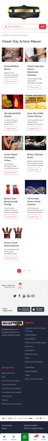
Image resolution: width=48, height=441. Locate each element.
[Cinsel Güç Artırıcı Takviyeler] (24, 20)
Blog (3, 377)
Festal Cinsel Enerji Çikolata (11, 244)
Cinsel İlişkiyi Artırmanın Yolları (10, 157)
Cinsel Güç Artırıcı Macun (10, 381)
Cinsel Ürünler (7, 396)
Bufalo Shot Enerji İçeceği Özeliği (10, 201)
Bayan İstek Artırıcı (8, 373)
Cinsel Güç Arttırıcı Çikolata (11, 388)
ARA (42, 26)
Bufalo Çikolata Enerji (35, 156)
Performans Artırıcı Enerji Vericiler (33, 201)
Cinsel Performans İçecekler (11, 392)
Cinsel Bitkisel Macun (11, 68)
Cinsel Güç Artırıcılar (9, 385)
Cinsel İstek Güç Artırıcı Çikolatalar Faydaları (35, 70)
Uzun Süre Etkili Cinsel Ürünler (35, 115)
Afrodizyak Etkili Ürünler (12, 115)
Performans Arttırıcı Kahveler (12, 404)
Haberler (5, 400)
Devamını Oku (10, 81)
